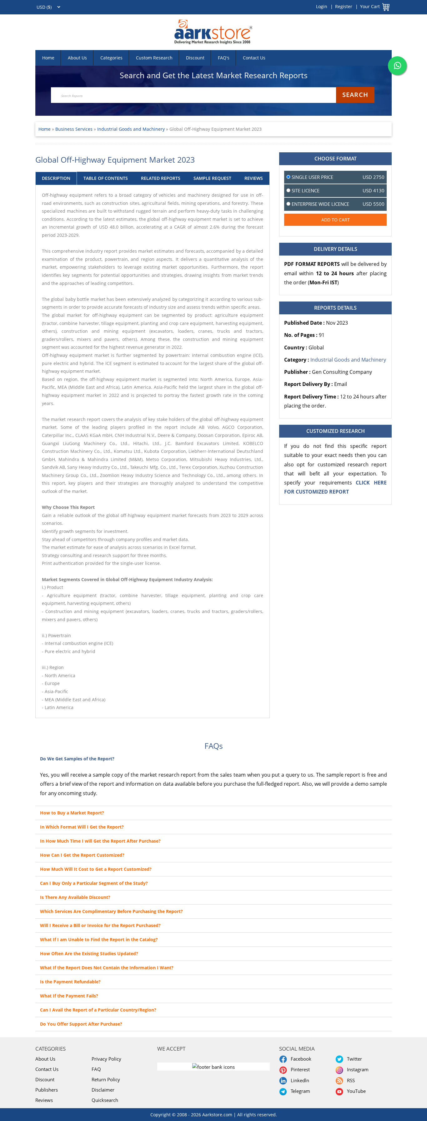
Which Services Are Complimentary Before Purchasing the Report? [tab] (111, 911)
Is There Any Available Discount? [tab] (75, 897)
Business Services (74, 129)
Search (355, 94)
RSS (349, 1080)
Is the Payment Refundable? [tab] (70, 982)
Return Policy (106, 1079)
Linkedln (298, 1080)
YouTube (355, 1091)
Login (321, 6)
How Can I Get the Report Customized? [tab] (82, 855)
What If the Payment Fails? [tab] (69, 996)
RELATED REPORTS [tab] (160, 178)
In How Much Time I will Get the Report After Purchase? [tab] (100, 841)
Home (48, 58)
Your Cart (370, 6)
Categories (111, 58)
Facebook (299, 1059)
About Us (77, 58)
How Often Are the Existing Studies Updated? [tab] (89, 953)
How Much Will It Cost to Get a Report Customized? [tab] (96, 869)
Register (343, 6)
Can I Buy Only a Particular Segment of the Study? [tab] (94, 883)
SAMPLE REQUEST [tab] (212, 178)
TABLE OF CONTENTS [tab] (105, 178)
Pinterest (299, 1069)
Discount (195, 58)
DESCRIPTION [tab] (56, 178)
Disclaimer (103, 1090)
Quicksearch (105, 1100)
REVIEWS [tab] (253, 178)
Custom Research (154, 58)
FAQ (96, 1069)
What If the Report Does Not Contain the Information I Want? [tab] (106, 968)
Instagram (356, 1069)
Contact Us (254, 58)
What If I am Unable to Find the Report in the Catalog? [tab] (99, 939)
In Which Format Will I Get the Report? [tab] (82, 827)
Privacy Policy (106, 1059)
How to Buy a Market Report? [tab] (72, 813)
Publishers (46, 1090)
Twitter (353, 1059)
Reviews (44, 1100)
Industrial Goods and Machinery (131, 129)
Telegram (299, 1091)
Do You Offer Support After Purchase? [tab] (81, 1024)
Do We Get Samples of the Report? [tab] (77, 759)
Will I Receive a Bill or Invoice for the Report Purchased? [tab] (100, 925)
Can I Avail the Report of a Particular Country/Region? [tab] (98, 1010)
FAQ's (223, 58)
